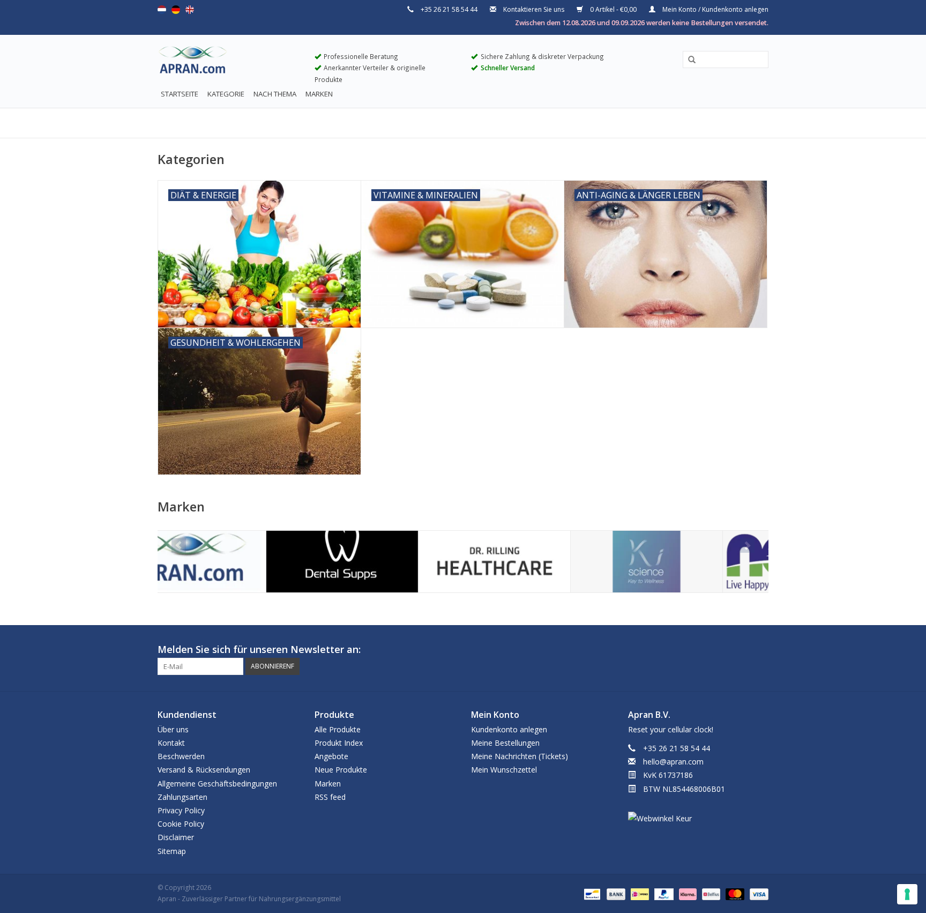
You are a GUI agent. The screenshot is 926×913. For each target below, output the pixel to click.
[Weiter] (747, 545)
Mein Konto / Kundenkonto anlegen (714, 9)
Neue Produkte (341, 769)
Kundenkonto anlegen (509, 729)
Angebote (331, 756)
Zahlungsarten (182, 797)
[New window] (740, 649)
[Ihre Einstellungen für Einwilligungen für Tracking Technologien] (907, 894)
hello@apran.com (673, 761)
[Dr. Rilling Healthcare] (386, 561)
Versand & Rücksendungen (204, 769)
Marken (319, 94)
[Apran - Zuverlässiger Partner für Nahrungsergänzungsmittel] (228, 62)
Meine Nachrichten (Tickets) (519, 756)
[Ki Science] (538, 561)
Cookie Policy (181, 824)
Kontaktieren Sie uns (534, 9)
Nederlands (162, 9)
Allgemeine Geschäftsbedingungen (217, 783)
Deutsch (175, 9)
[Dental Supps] (234, 561)
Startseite (179, 94)
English (189, 9)
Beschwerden (181, 756)
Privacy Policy (181, 810)
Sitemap (172, 851)
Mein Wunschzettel (504, 769)
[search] (725, 59)
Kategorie (225, 94)
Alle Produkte (338, 729)
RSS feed (330, 797)
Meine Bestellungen (505, 743)
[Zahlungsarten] (591, 893)
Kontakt (171, 743)
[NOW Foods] (690, 561)
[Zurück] (178, 545)
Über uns (173, 729)
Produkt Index (339, 743)
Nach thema (274, 94)
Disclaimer (176, 837)
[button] (688, 60)
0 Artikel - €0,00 (613, 9)
